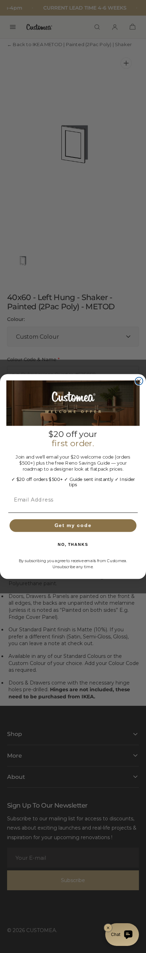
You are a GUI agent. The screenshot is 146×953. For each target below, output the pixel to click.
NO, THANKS (73, 544)
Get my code (73, 525)
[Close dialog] (139, 381)
